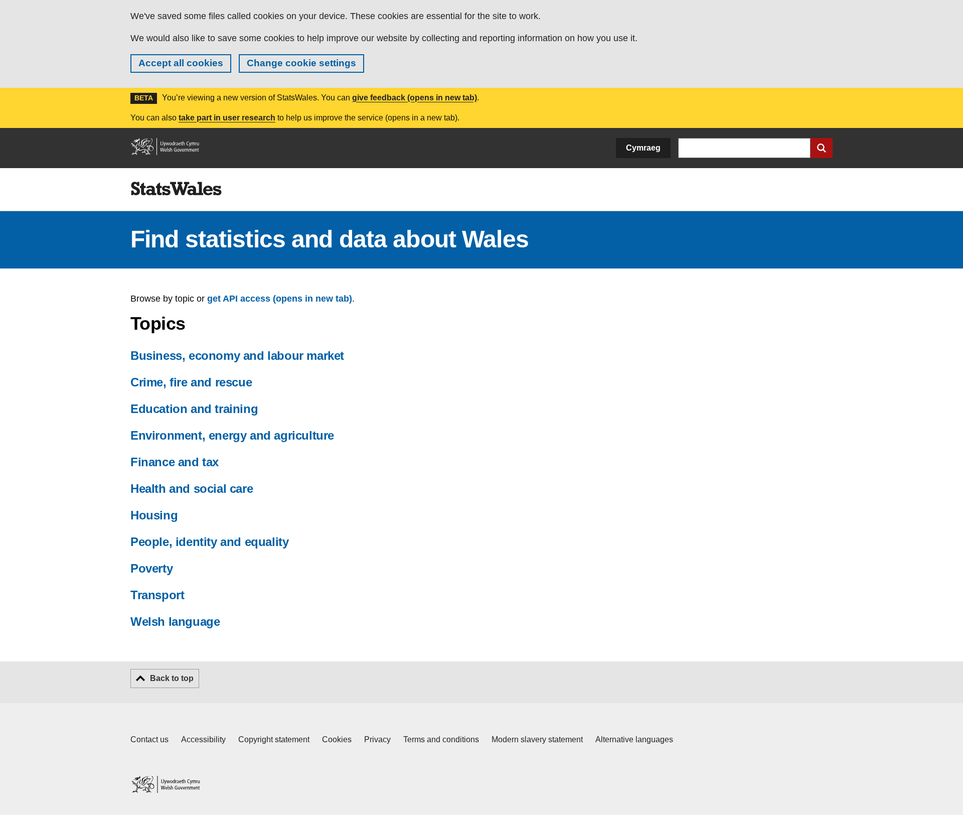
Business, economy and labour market (237, 355)
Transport (157, 595)
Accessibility (203, 739)
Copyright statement (273, 739)
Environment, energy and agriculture (232, 435)
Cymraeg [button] (643, 148)
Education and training (194, 409)
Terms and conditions (441, 739)
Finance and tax (174, 462)
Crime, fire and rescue (191, 382)
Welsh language (175, 621)
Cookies (337, 739)
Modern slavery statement (537, 739)
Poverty (151, 568)
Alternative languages (634, 739)
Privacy (377, 739)
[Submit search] (822, 148)
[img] (176, 189)
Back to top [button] (172, 678)
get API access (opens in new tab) (279, 299)
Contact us (149, 739)
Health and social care (191, 488)
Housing (154, 515)
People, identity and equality (209, 542)
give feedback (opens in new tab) (414, 97)
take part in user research (227, 117)
